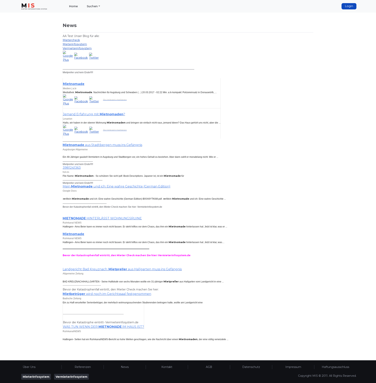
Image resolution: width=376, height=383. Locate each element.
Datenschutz (251, 367)
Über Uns (29, 367)
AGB (209, 367)
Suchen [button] (92, 6)
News (125, 367)
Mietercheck (71, 40)
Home (73, 6)
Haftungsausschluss (335, 367)
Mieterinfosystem (75, 44)
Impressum (293, 367)
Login (349, 6)
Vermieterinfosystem (77, 48)
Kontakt (166, 367)
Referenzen (83, 367)
